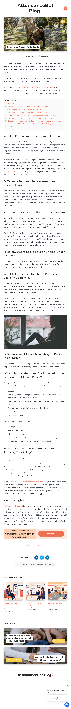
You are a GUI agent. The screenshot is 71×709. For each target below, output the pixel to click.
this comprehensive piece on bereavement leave (32, 87)
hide (16, 100)
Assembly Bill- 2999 (13, 172)
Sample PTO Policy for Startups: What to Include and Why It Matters (35, 605)
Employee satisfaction (13, 506)
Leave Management (36, 545)
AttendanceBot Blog (35, 8)
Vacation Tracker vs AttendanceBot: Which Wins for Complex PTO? (56, 605)
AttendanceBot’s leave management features (28, 482)
